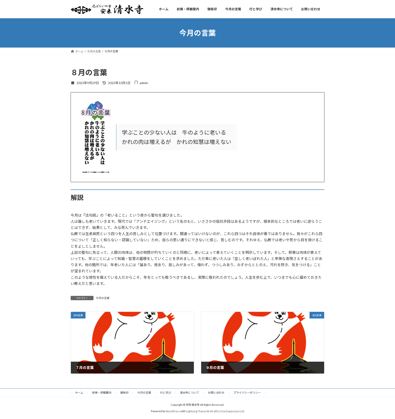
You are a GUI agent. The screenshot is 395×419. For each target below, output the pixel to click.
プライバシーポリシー (247, 392)
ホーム (79, 392)
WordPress (173, 411)
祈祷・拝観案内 (101, 392)
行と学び (165, 392)
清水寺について (189, 392)
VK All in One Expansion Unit (227, 411)
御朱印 (124, 392)
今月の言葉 (102, 298)
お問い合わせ (216, 392)
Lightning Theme (196, 411)
